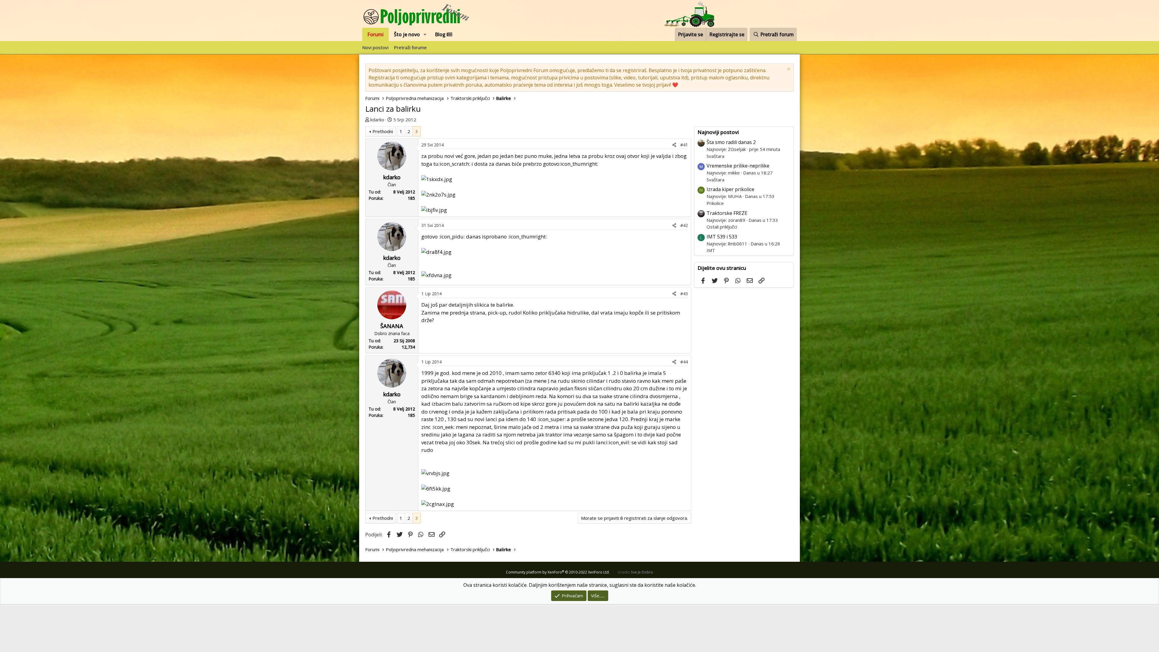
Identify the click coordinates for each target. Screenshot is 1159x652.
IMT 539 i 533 (722, 236)
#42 (684, 225)
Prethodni (382, 131)
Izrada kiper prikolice (730, 189)
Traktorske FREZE (727, 213)
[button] (425, 34)
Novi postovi (375, 47)
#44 (684, 362)
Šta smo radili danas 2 (731, 142)
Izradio (635, 572)
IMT (711, 250)
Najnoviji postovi (718, 132)
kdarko (377, 120)
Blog (441, 34)
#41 (684, 145)
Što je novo (407, 34)
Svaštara (715, 156)
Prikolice (715, 203)
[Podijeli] (674, 145)
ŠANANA (391, 326)
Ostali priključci (722, 227)
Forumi (375, 34)
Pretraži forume (410, 47)
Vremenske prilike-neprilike (738, 165)
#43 (684, 293)
